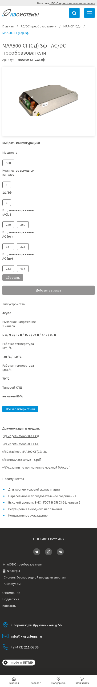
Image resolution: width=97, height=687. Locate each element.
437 (22, 268)
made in (22, 662)
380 (22, 224)
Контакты (9, 606)
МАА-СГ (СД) (72, 26)
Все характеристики (20, 409)
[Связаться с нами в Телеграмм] (36, 551)
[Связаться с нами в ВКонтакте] (60, 551)
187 (8, 246)
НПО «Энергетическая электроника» (72, 3)
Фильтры (13, 571)
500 (8, 163)
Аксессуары (12, 584)
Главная (8, 26)
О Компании (11, 593)
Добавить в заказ (48, 290)
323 (22, 246)
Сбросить (13, 277)
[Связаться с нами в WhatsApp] (48, 551)
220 (8, 224)
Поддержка (10, 599)
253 (8, 268)
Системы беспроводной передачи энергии (35, 577)
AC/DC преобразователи (38, 26)
